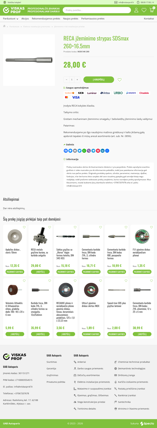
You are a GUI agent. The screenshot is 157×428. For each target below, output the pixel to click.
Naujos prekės (70, 18)
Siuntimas (52, 361)
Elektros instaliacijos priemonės (36, 26)
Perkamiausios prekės (92, 18)
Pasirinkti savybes (15, 271)
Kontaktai (149, 18)
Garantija (51, 368)
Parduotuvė (9, 18)
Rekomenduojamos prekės (46, 18)
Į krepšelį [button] (40, 271)
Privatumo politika (56, 381)
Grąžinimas (52, 375)
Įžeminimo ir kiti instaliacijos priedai (69, 26)
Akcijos (25, 18)
